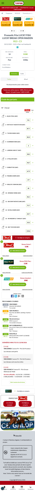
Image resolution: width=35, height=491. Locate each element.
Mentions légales (14, 440)
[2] (9, 262)
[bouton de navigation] (2, 3)
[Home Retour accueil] (19, 3)
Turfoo (9, 79)
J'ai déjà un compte (25, 404)
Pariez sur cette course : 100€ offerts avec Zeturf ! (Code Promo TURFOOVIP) (18, 91)
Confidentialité (25, 440)
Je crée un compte (9, 404)
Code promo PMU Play (27, 272)
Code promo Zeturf (27, 255)
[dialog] (2, 488)
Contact (5, 440)
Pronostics (14, 73)
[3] (9, 279)
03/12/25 (17, 13)
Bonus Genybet (6, 289)
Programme (9, 13)
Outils (22, 73)
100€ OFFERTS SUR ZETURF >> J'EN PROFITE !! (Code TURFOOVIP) (17, 8)
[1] (9, 245)
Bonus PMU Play (6, 272)
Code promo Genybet (27, 289)
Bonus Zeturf (6, 255)
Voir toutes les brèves (17, 382)
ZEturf (26, 79)
